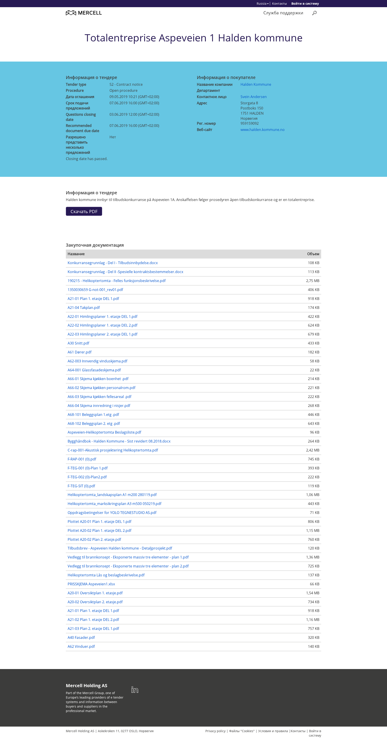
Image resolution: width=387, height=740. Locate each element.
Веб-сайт (204, 129)
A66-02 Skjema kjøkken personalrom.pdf (101, 387)
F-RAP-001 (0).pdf (82, 459)
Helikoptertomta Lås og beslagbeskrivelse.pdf (106, 575)
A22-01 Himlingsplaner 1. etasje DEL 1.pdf (102, 316)
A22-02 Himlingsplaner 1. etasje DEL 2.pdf (102, 325)
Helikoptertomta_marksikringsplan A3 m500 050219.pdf (114, 503)
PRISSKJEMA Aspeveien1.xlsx (91, 584)
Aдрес (202, 103)
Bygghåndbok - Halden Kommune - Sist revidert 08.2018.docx (119, 441)
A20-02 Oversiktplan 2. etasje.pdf (95, 601)
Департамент (208, 90)
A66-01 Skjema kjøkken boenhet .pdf (98, 378)
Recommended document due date (82, 128)
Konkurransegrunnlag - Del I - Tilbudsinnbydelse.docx (113, 262)
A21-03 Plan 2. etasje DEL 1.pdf (93, 628)
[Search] (314, 13)
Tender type (76, 84)
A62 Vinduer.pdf (81, 646)
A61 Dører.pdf (79, 352)
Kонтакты (279, 3)
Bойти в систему (305, 3)
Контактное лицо (212, 96)
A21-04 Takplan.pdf (84, 307)
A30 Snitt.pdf (78, 343)
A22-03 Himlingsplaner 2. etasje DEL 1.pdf (102, 334)
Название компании (214, 84)
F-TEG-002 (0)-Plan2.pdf (87, 477)
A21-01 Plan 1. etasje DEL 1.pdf (93, 298)
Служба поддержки (283, 13)
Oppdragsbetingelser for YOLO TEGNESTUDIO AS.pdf (112, 512)
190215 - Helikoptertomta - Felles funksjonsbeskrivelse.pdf (117, 280)
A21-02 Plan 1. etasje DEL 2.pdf (93, 619)
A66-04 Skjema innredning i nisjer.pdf (99, 405)
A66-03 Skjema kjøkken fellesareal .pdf (99, 396)
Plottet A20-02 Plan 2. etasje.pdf (94, 539)
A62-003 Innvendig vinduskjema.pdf (97, 361)
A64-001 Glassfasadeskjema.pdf (94, 370)
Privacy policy (215, 731)
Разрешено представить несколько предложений (78, 145)
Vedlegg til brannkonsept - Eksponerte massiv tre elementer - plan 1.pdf (128, 557)
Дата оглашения (80, 96)
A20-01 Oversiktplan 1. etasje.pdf (95, 592)
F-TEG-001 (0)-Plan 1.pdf (88, 468)
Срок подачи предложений (78, 106)
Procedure (75, 90)
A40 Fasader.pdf (81, 637)
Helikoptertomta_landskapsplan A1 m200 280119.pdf (112, 494)
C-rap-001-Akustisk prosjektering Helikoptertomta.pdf (113, 450)
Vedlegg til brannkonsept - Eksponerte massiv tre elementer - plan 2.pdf (128, 566)
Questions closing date (81, 117)
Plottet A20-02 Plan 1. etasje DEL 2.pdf (99, 530)
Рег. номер (206, 123)
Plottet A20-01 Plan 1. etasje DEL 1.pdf (99, 521)
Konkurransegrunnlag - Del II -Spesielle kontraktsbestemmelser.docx (125, 271)
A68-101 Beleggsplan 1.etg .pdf (93, 414)
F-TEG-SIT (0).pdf (81, 485)
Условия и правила (273, 731)
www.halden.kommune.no (263, 129)
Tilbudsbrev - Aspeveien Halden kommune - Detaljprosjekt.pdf (120, 548)
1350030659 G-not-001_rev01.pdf (95, 289)
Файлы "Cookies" (242, 731)
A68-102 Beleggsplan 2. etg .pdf (94, 423)
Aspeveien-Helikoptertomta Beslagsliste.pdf (104, 432)
